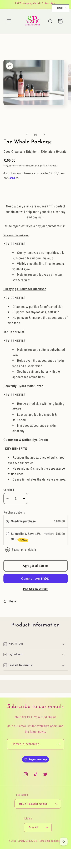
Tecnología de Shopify (50, 840)
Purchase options (14, 512)
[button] (9, 21)
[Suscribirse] (59, 744)
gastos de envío (15, 165)
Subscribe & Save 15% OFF (25, 536)
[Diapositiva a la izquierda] (27, 135)
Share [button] (12, 601)
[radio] (7, 521)
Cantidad (8, 490)
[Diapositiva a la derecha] (44, 135)
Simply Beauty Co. (27, 840)
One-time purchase (23, 521)
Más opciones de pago (35, 588)
